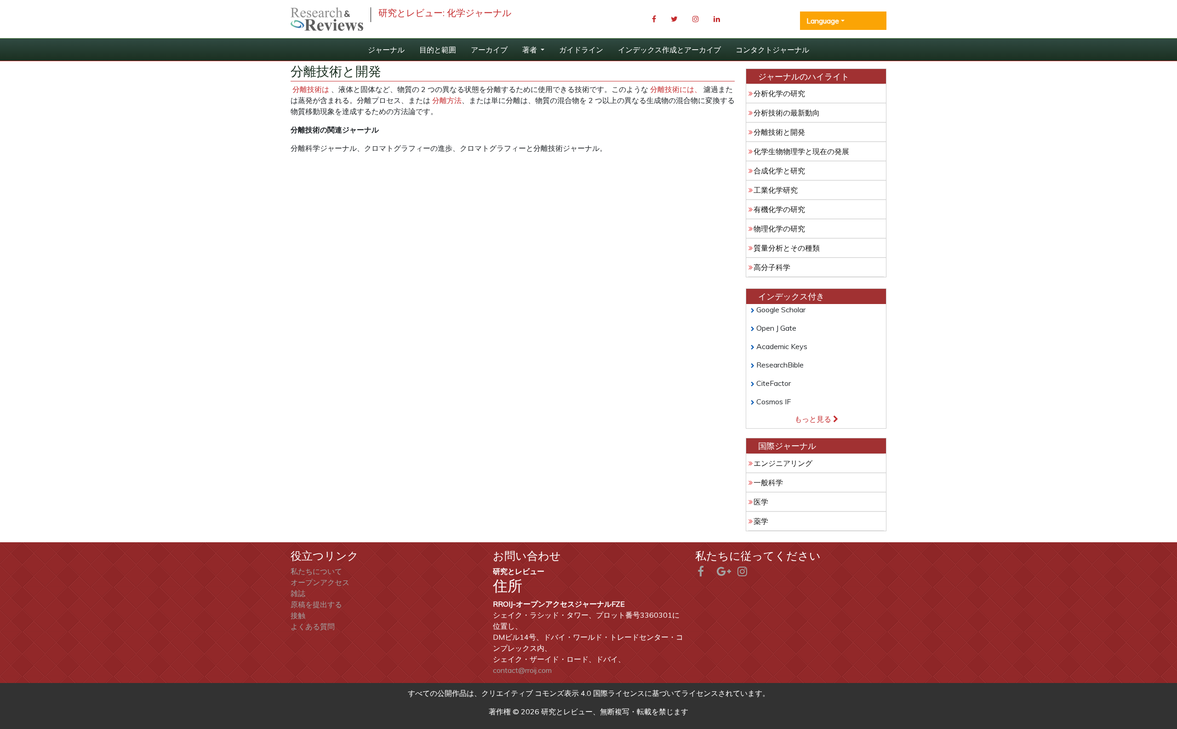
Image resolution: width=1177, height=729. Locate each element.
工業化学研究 (776, 190)
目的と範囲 (437, 49)
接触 (298, 615)
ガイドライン (581, 49)
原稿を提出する (316, 604)
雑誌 (298, 593)
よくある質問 (313, 626)
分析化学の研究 (779, 93)
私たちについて (316, 571)
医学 (761, 501)
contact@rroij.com (522, 670)
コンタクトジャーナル (772, 49)
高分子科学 (772, 267)
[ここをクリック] (327, 19)
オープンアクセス (320, 582)
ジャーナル (386, 49)
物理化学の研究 (779, 228)
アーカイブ (489, 49)
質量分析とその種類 (787, 248)
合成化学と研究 (779, 170)
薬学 (761, 521)
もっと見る (813, 419)
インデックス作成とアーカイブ (669, 49)
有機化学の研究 (779, 209)
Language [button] (822, 20)
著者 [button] (530, 49)
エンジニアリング (783, 463)
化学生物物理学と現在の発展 (801, 151)
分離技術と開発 (779, 132)
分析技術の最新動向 (787, 112)
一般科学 (768, 482)
